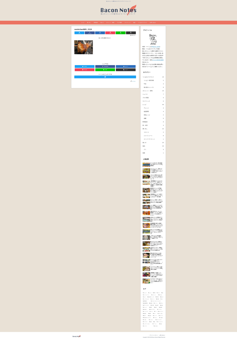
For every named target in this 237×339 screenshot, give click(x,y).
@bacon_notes (155, 46)
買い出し (153, 128)
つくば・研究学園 (154, 80)
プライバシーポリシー (154, 335)
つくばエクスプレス (153, 77)
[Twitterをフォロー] (105, 77)
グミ (154, 149)
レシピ (153, 104)
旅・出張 (153, 125)
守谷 (154, 84)
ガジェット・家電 (153, 90)
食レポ (153, 142)
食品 (153, 146)
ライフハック (153, 101)
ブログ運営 (153, 97)
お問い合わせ (162, 335)
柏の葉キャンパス (154, 87)
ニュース (153, 94)
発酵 (154, 118)
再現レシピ (154, 115)
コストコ (154, 132)
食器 (153, 153)
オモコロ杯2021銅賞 (158, 60)
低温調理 (154, 111)
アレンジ (154, 108)
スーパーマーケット (154, 139)
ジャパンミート (154, 135)
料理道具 (153, 122)
